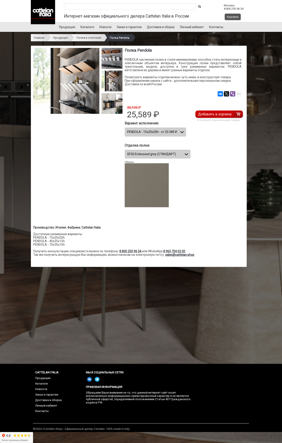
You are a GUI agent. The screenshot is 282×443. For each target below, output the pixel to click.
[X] (226, 93)
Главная (39, 37)
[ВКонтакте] (220, 93)
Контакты (216, 27)
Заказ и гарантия (129, 27)
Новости (105, 27)
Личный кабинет (192, 27)
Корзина (232, 16)
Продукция (67, 27)
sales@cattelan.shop (179, 254)
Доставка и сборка (160, 27)
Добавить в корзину (215, 114)
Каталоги (87, 27)
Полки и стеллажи (88, 37)
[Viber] (232, 93)
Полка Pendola (119, 37)
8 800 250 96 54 (130, 251)
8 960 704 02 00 (174, 251)
